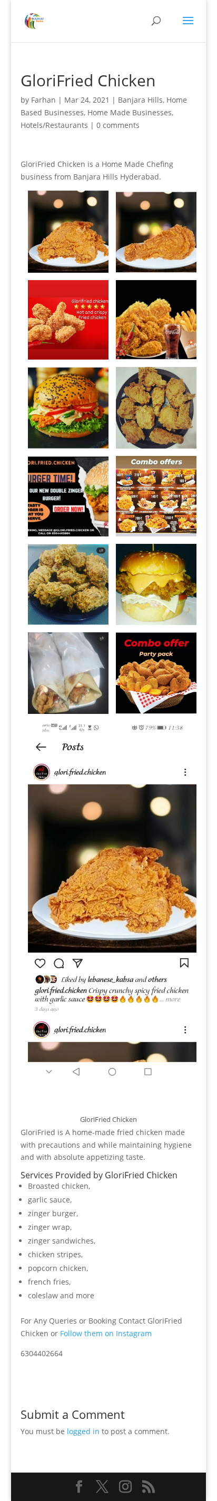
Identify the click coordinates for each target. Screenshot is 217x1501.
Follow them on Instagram (106, 1333)
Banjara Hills (140, 100)
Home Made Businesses (129, 112)
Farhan (43, 100)
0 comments (118, 125)
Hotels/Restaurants (54, 125)
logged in (83, 1431)
